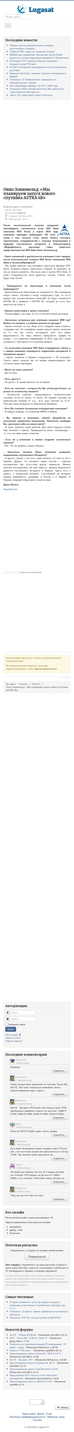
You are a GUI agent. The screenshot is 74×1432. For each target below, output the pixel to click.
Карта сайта (28, 1413)
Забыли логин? (13, 1037)
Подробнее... (59, 1070)
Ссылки (37, 1419)
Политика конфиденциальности (27, 1416)
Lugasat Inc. (44, 1427)
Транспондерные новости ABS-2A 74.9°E (31, 1381)
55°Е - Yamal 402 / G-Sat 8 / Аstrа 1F (28, 1338)
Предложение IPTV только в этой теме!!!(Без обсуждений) (33, 1377)
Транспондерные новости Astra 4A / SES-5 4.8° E (35, 1353)
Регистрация (12, 1034)
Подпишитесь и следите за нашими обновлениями (37, 1250)
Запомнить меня (16, 1024)
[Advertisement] (37, 142)
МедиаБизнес (10, 489)
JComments (66, 678)
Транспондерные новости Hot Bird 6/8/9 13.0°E (34, 1369)
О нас (49, 1413)
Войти (11, 1029)
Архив (40, 1413)
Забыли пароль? (14, 1041)
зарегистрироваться (45, 668)
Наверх (64, 1407)
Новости (21, 212)
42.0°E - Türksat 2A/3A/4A (23, 1334)
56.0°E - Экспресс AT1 (21, 1359)
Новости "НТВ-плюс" (20, 1350)
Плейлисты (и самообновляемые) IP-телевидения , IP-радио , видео (38, 1345)
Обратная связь (56, 1416)
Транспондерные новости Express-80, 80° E (32, 1362)
